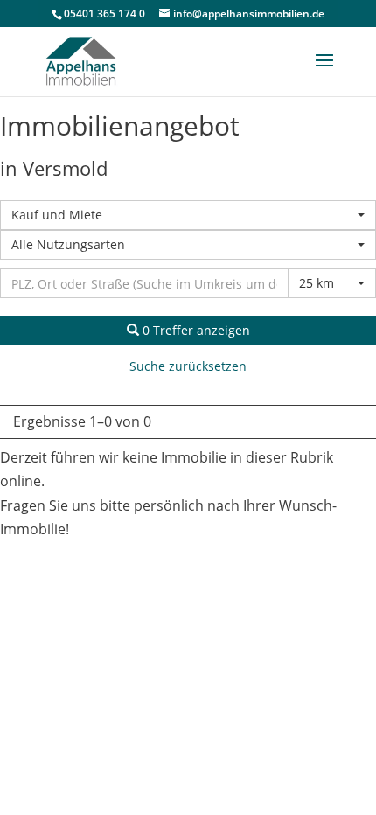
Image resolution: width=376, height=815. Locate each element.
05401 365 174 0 (104, 13)
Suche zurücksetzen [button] (188, 366)
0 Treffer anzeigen (194, 330)
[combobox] (188, 215)
